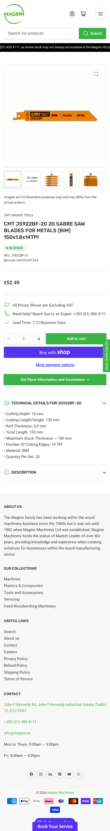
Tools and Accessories (23, 592)
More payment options (55, 364)
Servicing (11, 599)
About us (11, 638)
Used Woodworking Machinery (30, 606)
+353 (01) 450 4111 (20, 722)
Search (96, 33)
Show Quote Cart (106, 355)
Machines (12, 579)
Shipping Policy (17, 672)
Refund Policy (15, 665)
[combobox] (55, 33)
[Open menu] (100, 13)
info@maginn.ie (17, 733)
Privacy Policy (16, 659)
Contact (10, 645)
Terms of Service (18, 679)
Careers (10, 652)
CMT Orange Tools (18, 215)
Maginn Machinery (60, 792)
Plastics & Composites (23, 585)
